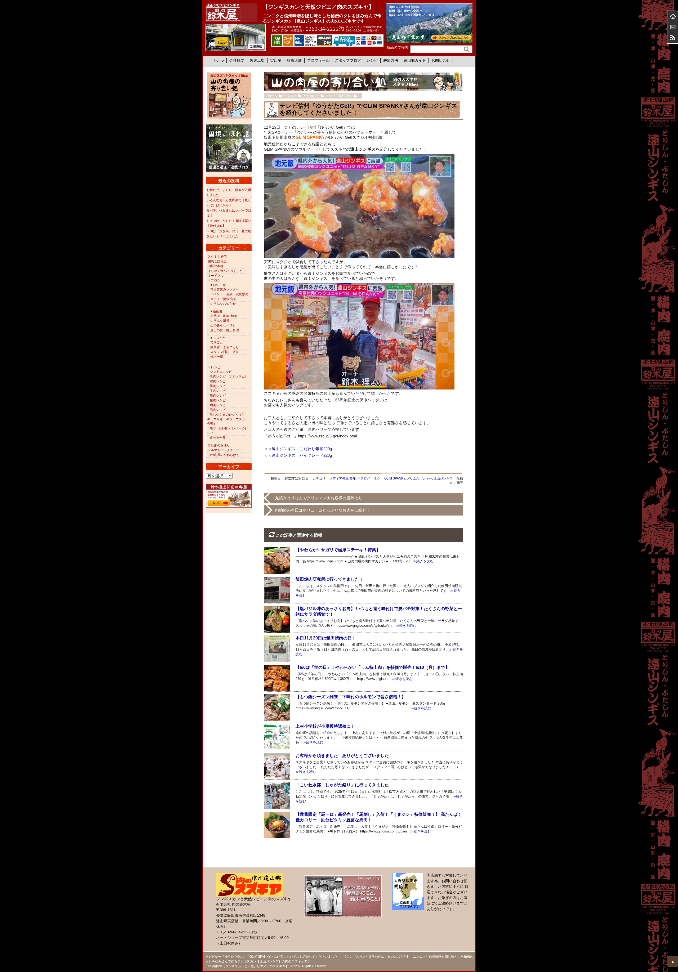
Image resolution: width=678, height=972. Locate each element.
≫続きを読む (421, 561)
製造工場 (257, 60)
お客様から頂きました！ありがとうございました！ (344, 755)
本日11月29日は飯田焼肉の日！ (326, 638)
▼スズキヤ (218, 338)
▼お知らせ (218, 285)
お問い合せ (440, 60)
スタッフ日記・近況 (224, 352)
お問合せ (672, 27)
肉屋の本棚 (216, 266)
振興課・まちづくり (224, 347)
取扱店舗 (294, 60)
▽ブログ (363, 478)
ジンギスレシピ (221, 372)
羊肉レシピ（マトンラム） (229, 376)
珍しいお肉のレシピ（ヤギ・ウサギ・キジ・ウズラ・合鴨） (227, 419)
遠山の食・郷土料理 (224, 330)
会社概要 (236, 60)
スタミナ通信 (217, 256)
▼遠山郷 (216, 311)
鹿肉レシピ (218, 405)
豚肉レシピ (218, 386)
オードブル (216, 275)
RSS (672, 37)
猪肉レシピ (218, 400)
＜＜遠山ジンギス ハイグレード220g (298, 455)
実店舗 (275, 60)
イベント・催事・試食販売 (229, 294)
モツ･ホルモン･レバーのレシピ (227, 431)
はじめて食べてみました (225, 271)
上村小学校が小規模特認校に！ (325, 726)
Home (219, 60)
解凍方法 (390, 60)
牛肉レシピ (218, 391)
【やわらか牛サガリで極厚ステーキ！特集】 (338, 550)
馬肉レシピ (218, 395)
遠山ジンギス (443, 478)
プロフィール (318, 60)
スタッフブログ (348, 60)
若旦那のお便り (219, 445)
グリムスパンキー (419, 478)
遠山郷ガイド (415, 60)
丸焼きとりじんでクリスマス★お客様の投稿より (318, 498)
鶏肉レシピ (218, 381)
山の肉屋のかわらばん (223, 455)
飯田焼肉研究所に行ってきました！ (329, 579)
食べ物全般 (218, 438)
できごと (216, 342)
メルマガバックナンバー (225, 450)
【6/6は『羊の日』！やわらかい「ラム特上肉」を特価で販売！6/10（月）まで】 (372, 667)
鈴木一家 (216, 357)
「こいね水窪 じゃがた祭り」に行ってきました (342, 785)
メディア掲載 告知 (342, 478)
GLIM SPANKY (394, 478)
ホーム (672, 16)
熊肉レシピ (218, 410)
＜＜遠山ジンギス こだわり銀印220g (298, 448)
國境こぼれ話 (217, 261)
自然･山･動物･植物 (223, 316)
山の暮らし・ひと (223, 325)
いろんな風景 (219, 320)
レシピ (372, 60)
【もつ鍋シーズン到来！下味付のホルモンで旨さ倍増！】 (351, 697)
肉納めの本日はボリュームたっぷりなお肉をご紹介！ (322, 510)
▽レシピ (214, 367)
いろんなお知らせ (223, 304)
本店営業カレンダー (224, 289)
